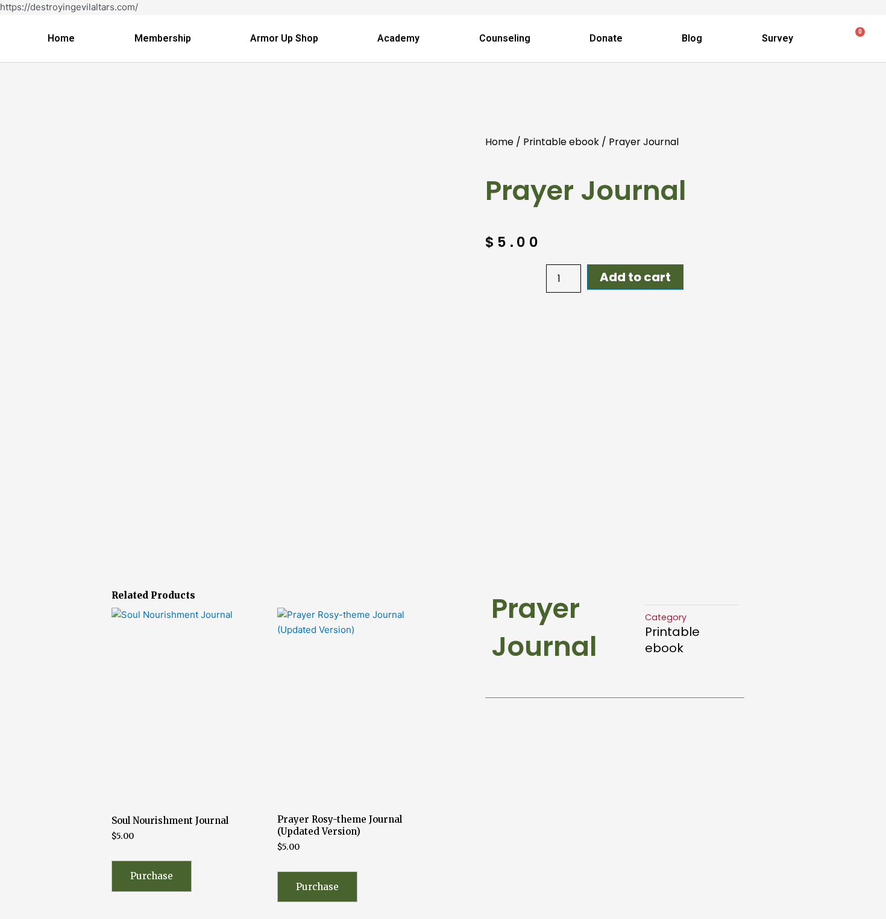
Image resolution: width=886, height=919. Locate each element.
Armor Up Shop (284, 38)
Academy (398, 38)
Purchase (151, 876)
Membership (162, 38)
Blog (692, 38)
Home (61, 38)
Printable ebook (561, 142)
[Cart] (855, 38)
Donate (606, 38)
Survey (777, 38)
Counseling (504, 38)
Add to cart (635, 277)
